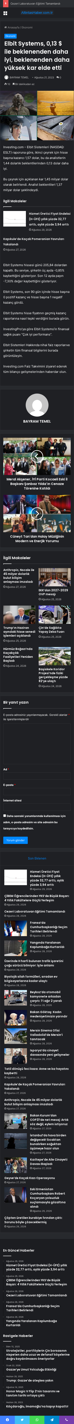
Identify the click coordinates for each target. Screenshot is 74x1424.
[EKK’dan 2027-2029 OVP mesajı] (55, 577)
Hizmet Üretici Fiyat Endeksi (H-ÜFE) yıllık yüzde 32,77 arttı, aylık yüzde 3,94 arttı (50, 219)
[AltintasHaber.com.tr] (37, 12)
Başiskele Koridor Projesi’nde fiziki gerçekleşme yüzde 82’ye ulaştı (53, 675)
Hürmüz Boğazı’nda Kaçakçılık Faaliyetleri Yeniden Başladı (18, 655)
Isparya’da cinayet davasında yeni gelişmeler (49, 1052)
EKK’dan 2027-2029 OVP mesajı (53, 592)
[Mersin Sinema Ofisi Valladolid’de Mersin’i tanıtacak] (15, 1036)
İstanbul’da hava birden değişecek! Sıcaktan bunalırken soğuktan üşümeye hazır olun (48, 1141)
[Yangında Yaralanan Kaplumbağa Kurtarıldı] (15, 948)
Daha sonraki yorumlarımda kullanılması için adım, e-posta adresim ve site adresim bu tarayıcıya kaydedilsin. (34, 822)
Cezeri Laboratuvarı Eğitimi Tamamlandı (35, 3)
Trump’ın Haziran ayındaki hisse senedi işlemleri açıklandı (19, 632)
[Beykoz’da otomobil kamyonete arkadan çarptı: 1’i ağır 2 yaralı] (15, 998)
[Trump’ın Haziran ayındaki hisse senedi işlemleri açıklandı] (19, 615)
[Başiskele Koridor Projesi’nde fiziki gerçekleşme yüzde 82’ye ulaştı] (55, 656)
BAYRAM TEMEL (19, 77)
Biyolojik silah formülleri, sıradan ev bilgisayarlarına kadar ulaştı (30, 978)
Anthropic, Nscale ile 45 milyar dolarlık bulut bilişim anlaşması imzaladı (18, 576)
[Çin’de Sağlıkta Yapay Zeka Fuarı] (55, 615)
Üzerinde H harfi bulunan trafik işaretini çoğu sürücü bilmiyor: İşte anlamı (33, 963)
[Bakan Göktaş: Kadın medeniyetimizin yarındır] (15, 1017)
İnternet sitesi (12, 800)
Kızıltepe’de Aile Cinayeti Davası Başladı (48, 1161)
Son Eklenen (37, 858)
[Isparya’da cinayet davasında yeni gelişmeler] (15, 1056)
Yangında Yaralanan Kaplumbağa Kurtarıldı (47, 944)
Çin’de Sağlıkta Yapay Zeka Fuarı (51, 630)
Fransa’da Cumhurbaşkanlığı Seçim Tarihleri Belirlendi (48, 927)
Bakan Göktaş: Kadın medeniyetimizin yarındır (48, 1014)
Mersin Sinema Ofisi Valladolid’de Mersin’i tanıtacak (46, 1034)
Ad (6, 769)
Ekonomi (27, 27)
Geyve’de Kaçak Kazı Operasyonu (29, 1178)
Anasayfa (13, 27)
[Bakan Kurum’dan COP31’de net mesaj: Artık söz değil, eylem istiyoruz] (15, 1121)
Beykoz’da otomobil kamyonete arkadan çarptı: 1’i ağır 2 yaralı (46, 996)
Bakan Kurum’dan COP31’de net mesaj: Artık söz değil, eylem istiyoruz (49, 1119)
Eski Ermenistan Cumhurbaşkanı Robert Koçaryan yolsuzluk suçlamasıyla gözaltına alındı (48, 1198)
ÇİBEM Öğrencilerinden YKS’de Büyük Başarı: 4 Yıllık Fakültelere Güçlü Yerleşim (36, 898)
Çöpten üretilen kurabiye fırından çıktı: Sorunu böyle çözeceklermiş (33, 1220)
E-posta (9, 785)
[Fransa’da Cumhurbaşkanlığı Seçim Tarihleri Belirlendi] (15, 928)
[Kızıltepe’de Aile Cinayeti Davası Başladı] (15, 1165)
